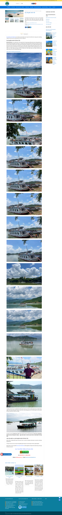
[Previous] (6, 14)
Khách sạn (27, 7)
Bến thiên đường (29, 476)
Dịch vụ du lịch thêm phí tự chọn (50, 15)
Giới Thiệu (13, 7)
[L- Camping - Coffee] (38, 470)
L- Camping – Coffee (38, 476)
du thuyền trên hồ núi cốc (30, 24)
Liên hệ (54, 7)
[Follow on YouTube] (35, 3)
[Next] (22, 14)
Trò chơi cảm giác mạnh (19, 477)
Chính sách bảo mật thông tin (37, 501)
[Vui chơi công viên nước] (9, 470)
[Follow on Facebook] (32, 3)
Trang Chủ (8, 7)
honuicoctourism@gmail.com (30, 457)
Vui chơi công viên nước (9, 477)
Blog (5, 512)
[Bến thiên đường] (29, 470)
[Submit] (22, 3)
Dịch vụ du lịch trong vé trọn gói (51, 17)
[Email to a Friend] (29, 27)
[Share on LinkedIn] (30, 27)
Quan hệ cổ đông (45, 7)
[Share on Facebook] (25, 27)
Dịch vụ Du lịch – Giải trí (20, 7)
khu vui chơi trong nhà (37, 24)
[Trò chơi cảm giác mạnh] (19, 470)
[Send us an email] (34, 3)
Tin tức (50, 7)
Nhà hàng (31, 7)
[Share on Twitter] (27, 27)
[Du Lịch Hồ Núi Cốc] (9, 3)
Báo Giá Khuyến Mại (37, 7)
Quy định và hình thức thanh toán (37, 502)
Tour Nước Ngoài (49, 22)
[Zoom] (6, 16)
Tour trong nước (48, 24)
